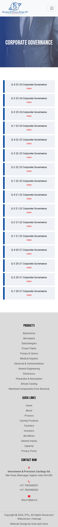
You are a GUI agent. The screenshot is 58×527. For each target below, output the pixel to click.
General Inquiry (29, 440)
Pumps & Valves (29, 353)
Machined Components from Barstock (29, 388)
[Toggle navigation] (51, 8)
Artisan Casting (29, 383)
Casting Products (29, 420)
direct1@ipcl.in (29, 500)
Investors (29, 430)
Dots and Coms (39, 523)
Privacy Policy (29, 451)
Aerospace (29, 338)
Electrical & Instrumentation (29, 363)
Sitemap (36, 518)
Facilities (29, 425)
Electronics (29, 373)
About (29, 410)
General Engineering (29, 368)
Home (29, 405)
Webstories (23, 518)
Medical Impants (29, 358)
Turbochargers (29, 343)
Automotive (29, 333)
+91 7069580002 (29, 489)
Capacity (29, 445)
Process (29, 415)
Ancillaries (29, 435)
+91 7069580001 (29, 485)
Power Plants (29, 348)
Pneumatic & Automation (29, 378)
